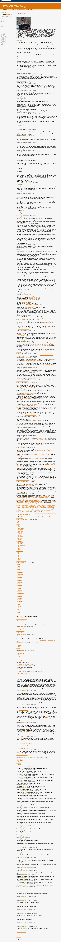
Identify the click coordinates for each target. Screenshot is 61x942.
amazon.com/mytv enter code (42, 678)
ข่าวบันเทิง (42, 624)
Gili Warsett (24, 232)
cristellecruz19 (25, 870)
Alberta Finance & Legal (29, 504)
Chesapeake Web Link (30, 415)
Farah (23, 214)
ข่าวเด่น (38, 624)
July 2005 (3, 35)
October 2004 (3, 27)
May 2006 (3, 44)
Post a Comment (21, 932)
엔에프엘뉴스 (24, 853)
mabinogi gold (24, 294)
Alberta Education (48, 501)
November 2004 (4, 28)
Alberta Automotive (30, 499)
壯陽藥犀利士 (20, 558)
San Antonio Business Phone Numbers (29, 387)
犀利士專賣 (19, 538)
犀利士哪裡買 (20, 536)
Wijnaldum (19, 645)
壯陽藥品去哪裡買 (21, 528)
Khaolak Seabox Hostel (26, 637)
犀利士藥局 (19, 544)
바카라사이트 (24, 847)
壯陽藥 (18, 521)
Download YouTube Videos (23, 745)
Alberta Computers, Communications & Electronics (29, 500)
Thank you (50, 640)
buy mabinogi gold (25, 299)
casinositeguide (25, 817)
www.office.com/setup (49, 717)
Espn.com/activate (26, 731)
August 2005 (3, 36)
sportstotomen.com (26, 833)
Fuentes (23, 772)
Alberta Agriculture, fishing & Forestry (25, 497)
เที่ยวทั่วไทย (19, 632)
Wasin (23, 781)
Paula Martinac (25, 182)
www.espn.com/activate (30, 733)
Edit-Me (2, 20)
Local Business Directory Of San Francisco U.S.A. (37, 439)
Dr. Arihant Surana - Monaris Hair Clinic (29, 757)
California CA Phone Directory (29, 393)
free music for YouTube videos (28, 740)
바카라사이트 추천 (25, 904)
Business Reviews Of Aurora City (37, 404)
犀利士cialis (19, 532)
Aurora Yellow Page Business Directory (31, 360)
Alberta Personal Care (48, 506)
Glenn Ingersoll (25, 223)
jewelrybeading (25, 519)
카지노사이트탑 (25, 787)
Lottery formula (20, 653)
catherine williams (25, 749)
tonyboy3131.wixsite (21, 620)
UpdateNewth (24, 669)
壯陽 (18, 522)
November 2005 (4, 39)
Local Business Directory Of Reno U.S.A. (35, 371)
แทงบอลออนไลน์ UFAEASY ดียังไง (25, 664)
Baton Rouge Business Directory (26, 376)
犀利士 (18, 524)
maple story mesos (33, 304)
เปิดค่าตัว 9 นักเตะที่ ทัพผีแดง (23, 673)
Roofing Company (47, 322)
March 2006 (3, 42)
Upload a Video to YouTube (23, 748)
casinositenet (24, 809)
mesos (27, 303)
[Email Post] (36, 37)
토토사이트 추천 (25, 896)
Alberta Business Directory (47, 496)
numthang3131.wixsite (22, 619)
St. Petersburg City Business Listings (45, 444)
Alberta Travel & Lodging (47, 510)
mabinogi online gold (30, 296)
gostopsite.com (25, 830)
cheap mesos (33, 306)
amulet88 (24, 626)
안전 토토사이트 (25, 820)
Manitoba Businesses (23, 329)
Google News (3, 19)
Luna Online (19, 668)
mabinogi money (33, 297)
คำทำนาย (32, 624)
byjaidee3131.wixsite (21, 617)
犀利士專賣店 (20, 531)
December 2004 (4, 29)
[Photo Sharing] (24, 29)
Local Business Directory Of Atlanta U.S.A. (42, 345)
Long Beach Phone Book (28, 398)
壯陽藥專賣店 (20, 529)
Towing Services (43, 318)
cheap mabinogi (34, 298)
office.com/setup (23, 710)
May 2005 (3, 33)
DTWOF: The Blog (14, 6)
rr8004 (23, 394)
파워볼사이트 (24, 827)
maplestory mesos (29, 307)
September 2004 (4, 26)
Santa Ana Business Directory (27, 313)
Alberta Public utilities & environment (25, 507)
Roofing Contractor (25, 324)
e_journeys (24, 208)
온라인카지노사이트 (26, 793)
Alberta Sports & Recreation (23, 510)
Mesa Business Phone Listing (36, 458)
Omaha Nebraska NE (34, 420)
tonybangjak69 (25, 622)
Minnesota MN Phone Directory (48, 491)
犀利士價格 (19, 535)
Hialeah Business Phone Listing (36, 426)
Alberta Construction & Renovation (35, 501)
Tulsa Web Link (22, 434)
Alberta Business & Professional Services (45, 499)
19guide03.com (25, 836)
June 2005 (3, 34)
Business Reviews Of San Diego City (46, 472)
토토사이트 (24, 799)
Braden (23, 769)
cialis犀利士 (19, 534)
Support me (43, 640)
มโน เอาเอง (24, 674)
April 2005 (3, 32)
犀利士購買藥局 (20, 542)
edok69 (23, 665)
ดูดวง (28, 624)
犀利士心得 (19, 541)
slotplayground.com (26, 839)
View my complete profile (6, 16)
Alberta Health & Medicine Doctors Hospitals (40, 505)
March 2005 (3, 31)
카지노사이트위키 (25, 790)
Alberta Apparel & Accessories (42, 497)
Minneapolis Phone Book (31, 484)
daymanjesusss (25, 642)
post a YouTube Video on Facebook (25, 743)
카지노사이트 (24, 862)
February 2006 (4, 41)
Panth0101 (24, 690)
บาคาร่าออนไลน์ (50, 624)
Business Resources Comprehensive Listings (39, 454)
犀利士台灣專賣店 (21, 545)
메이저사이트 (24, 917)
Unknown (24, 135)
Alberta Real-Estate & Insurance (42, 507)
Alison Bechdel (9, 14)
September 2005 (4, 37)
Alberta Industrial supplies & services (33, 506)
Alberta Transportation (35, 510)
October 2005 (3, 38)
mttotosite (24, 814)
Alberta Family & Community (34, 502)
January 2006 (3, 40)
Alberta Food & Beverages (23, 505)
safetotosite (24, 806)
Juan (23, 784)
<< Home (19, 937)
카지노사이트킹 (25, 796)
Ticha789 (24, 634)
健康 (23, 562)
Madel (23, 775)
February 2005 (4, 30)
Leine (23, 778)
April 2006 (3, 43)
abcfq (23, 650)
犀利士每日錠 (20, 539)
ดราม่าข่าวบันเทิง (20, 631)
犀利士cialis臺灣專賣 (21, 561)
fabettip (18, 648)
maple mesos (24, 302)
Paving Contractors (26, 319)
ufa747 (18, 646)
